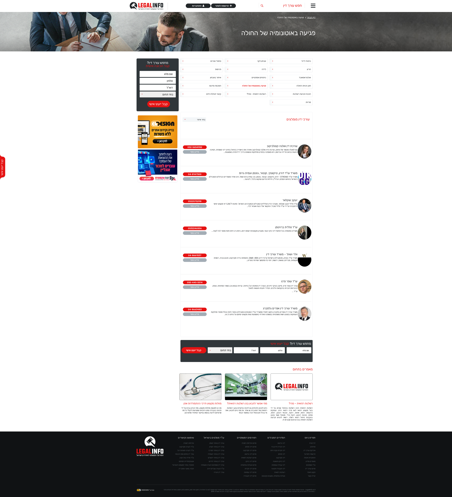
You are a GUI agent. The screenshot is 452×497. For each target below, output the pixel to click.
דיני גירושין (281, 443)
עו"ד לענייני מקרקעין (187, 447)
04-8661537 (194, 255)
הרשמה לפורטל (309, 454)
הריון (309, 69)
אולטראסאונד (305, 77)
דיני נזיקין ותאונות (279, 461)
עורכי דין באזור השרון (216, 447)
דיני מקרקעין (280, 458)
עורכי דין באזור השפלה (216, 454)
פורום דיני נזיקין (251, 461)
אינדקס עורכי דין (309, 450)
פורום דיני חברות (250, 468)
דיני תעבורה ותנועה (278, 468)
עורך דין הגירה (219, 472)
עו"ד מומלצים (310, 465)
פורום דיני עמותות (250, 472)
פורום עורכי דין (310, 468)
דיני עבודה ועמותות (278, 465)
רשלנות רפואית (279, 472)
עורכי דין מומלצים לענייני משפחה (212, 465)
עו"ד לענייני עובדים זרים (215, 468)
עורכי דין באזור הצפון (217, 443)
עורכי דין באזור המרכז (216, 450)
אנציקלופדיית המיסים (186, 461)
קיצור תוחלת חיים (213, 94)
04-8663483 (195, 309)
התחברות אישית (309, 458)
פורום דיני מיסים (250, 447)
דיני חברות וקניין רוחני (277, 450)
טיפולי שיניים (215, 61)
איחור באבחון (215, 77)
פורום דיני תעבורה (250, 476)
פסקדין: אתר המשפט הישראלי (183, 465)
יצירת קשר (311, 476)
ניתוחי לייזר (306, 61)
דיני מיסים (281, 454)
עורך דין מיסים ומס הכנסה (184, 454)
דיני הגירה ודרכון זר (278, 447)
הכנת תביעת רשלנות (302, 94)
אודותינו (312, 447)
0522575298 (194, 201)
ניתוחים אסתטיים (259, 77)
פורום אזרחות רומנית (249, 443)
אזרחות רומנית (189, 443)
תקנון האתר (311, 472)
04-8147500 (194, 174)
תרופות (218, 69)
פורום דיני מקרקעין (249, 450)
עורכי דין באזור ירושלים (216, 458)
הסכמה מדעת (215, 85)
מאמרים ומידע (310, 461)
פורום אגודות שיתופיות (248, 465)
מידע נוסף (194, 152)
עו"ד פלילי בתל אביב (186, 458)
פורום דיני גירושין (250, 454)
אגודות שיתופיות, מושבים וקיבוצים (273, 476)
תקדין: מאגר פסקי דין (186, 468)
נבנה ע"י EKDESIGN (147, 490)
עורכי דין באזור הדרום (216, 461)
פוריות (308, 102)
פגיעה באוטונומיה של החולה (254, 85)
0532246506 (195, 228)
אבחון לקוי (261, 61)
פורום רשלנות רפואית (248, 458)
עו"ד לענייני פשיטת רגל (185, 450)
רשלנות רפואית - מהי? (256, 94)
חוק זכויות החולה (304, 85)
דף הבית (311, 17)
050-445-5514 (195, 282)
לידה (264, 69)
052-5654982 (195, 147)
